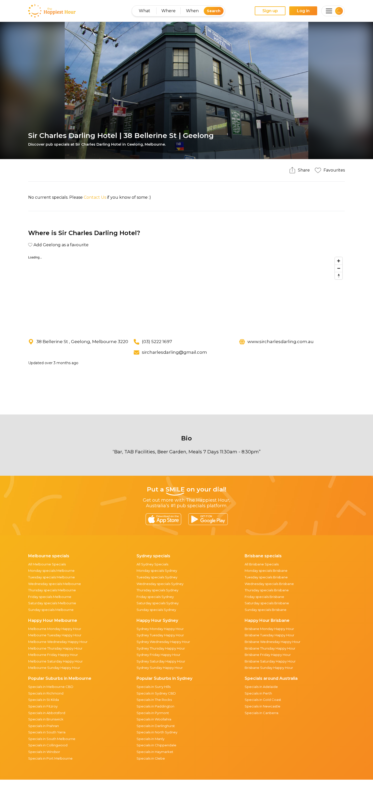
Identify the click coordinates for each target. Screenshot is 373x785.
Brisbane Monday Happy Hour (269, 629)
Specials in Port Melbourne (50, 758)
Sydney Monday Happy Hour (160, 629)
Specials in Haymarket (155, 752)
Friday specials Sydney (155, 597)
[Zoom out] (338, 268)
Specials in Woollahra (154, 719)
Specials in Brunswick (45, 719)
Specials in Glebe (151, 758)
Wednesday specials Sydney (160, 584)
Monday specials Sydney (157, 570)
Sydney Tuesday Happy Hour (160, 635)
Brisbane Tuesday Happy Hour (269, 635)
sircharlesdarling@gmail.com (174, 352)
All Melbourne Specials (47, 564)
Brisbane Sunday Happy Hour (269, 668)
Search (214, 11)
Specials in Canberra (261, 713)
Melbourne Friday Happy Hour (53, 655)
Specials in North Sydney (157, 732)
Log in (303, 10)
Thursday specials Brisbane (267, 590)
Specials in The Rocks (154, 700)
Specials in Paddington (155, 706)
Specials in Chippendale (156, 745)
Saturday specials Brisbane (267, 603)
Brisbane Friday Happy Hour (268, 655)
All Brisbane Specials (262, 564)
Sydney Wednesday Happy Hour (163, 642)
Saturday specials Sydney (158, 603)
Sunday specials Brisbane (265, 610)
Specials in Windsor (44, 752)
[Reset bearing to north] (338, 275)
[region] (186, 293)
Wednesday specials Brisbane (269, 584)
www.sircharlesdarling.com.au (280, 341)
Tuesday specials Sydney (157, 577)
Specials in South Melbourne (51, 739)
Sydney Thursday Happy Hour (161, 648)
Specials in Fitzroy (43, 706)
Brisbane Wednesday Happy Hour (272, 642)
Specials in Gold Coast (263, 700)
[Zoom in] (338, 261)
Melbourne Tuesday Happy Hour (54, 635)
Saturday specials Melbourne (52, 603)
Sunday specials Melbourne (51, 610)
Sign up (270, 10)
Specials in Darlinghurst (156, 726)
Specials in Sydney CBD (156, 693)
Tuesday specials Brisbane (266, 577)
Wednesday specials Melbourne (54, 584)
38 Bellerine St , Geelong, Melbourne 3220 (82, 341)
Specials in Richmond (45, 693)
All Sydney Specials (152, 564)
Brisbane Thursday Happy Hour (270, 648)
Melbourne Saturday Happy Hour (55, 661)
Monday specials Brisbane (266, 570)
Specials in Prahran (43, 726)
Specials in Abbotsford (46, 713)
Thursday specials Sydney (157, 590)
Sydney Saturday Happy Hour (161, 661)
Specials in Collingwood (47, 745)
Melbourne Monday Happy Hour (54, 629)
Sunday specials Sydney (156, 610)
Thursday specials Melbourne (52, 590)
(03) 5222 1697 (157, 341)
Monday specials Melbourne (51, 570)
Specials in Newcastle (262, 706)
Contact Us (95, 197)
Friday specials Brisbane (264, 597)
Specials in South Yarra (46, 732)
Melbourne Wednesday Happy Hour (58, 642)
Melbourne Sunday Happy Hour (54, 668)
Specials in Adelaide (261, 687)
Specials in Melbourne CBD (50, 687)
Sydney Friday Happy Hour (158, 655)
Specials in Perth (258, 693)
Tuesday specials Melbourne (51, 577)
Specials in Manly (150, 739)
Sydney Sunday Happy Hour (160, 668)
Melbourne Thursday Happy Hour (55, 648)
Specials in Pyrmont (153, 713)
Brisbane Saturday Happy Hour (270, 661)
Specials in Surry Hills (154, 687)
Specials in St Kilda (43, 700)
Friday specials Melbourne (49, 597)
